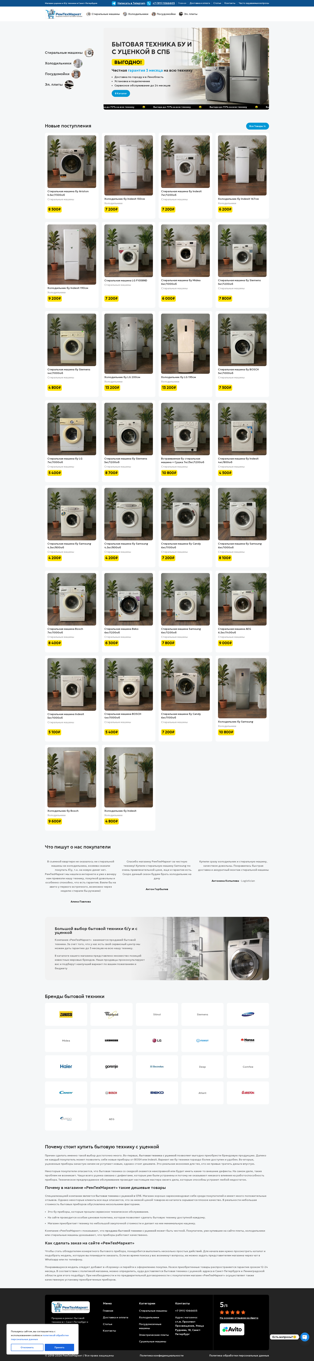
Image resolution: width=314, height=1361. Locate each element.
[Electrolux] (157, 1066)
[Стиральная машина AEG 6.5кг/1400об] (242, 599)
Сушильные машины (152, 1341)
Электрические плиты (154, 1334)
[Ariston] (248, 1092)
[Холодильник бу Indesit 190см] (71, 254)
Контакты (109, 1330)
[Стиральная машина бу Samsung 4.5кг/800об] (71, 514)
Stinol (157, 1014)
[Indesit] (202, 1040)
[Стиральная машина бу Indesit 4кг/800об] (242, 429)
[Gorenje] (111, 1066)
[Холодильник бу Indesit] (128, 777)
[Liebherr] (111, 1040)
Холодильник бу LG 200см (122, 377)
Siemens (202, 1014)
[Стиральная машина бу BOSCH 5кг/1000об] (242, 340)
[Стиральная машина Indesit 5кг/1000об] (71, 684)
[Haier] (66, 1066)
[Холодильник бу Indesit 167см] (242, 165)
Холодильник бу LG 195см (178, 377)
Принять (59, 1347)
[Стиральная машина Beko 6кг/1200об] (128, 599)
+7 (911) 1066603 (186, 1310)
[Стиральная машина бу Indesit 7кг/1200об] (185, 161)
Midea (66, 1040)
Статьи (107, 1324)
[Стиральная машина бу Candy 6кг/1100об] (185, 514)
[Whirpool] (111, 1014)
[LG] (157, 1040)
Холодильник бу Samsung (235, 721)
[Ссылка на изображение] (71, 1306)
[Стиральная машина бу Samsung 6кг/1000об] (242, 514)
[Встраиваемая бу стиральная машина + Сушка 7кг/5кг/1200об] (185, 429)
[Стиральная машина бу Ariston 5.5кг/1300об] (71, 161)
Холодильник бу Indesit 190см (67, 288)
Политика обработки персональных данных (239, 1355)
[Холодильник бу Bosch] (71, 777)
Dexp (202, 1066)
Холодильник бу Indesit (120, 810)
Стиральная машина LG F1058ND (125, 280)
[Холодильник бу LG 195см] (185, 344)
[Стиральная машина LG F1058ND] (128, 250)
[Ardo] (66, 1119)
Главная (108, 1310)
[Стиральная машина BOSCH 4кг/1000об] (128, 684)
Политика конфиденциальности (161, 1355)
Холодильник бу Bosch (62, 810)
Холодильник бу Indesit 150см (124, 198)
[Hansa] (248, 1040)
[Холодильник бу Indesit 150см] (128, 165)
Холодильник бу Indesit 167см (238, 198)
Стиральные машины (60, 199)
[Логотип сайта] (64, 13)
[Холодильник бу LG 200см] (128, 344)
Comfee (248, 1066)
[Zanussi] (66, 1014)
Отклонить (27, 1347)
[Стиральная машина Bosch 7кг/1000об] (71, 599)
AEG (111, 1119)
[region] (42, 1339)
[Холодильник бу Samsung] (242, 688)
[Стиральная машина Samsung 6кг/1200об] (185, 599)
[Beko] (157, 1092)
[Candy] (66, 1092)
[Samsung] (248, 1014)
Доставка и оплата (115, 1317)
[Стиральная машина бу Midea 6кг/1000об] (185, 250)
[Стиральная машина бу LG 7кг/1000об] (71, 429)
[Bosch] (111, 1092)
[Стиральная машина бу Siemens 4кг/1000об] (71, 340)
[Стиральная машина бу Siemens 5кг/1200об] (242, 250)
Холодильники (113, 203)
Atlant (202, 1093)
